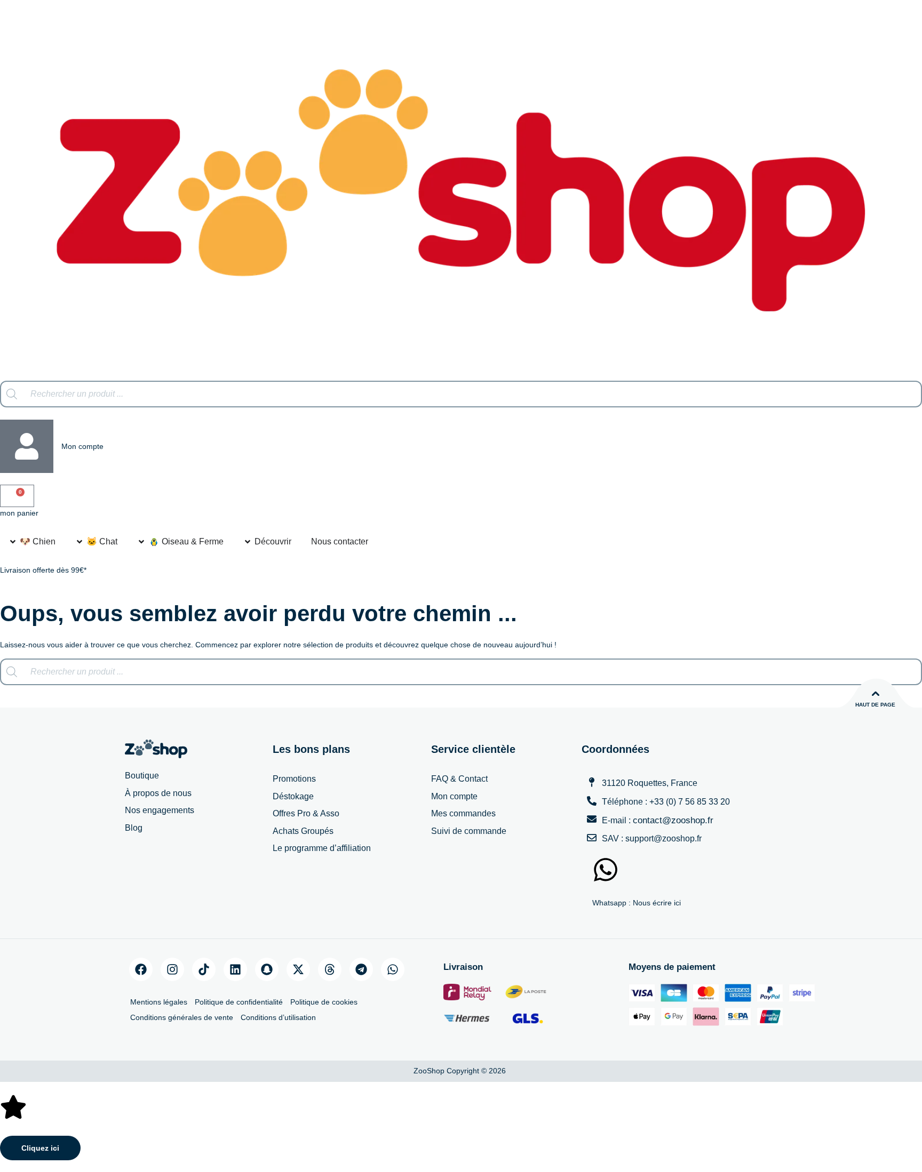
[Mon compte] (26, 446)
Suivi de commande (468, 831)
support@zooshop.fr (663, 838)
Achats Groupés (303, 831)
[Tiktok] (204, 969)
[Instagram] (172, 969)
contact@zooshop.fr (673, 820)
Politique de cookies (323, 1002)
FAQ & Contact (459, 778)
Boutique (142, 775)
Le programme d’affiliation (322, 848)
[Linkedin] (235, 969)
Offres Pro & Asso (306, 813)
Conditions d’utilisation (278, 1017)
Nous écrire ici (657, 902)
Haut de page (875, 705)
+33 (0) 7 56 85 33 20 (689, 801)
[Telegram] (361, 969)
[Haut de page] (875, 693)
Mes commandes (463, 813)
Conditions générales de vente (181, 1017)
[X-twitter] (298, 969)
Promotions (294, 778)
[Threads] (329, 969)
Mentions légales (158, 1002)
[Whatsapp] (392, 969)
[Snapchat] (267, 969)
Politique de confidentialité (239, 1002)
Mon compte (82, 446)
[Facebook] (141, 969)
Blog (133, 827)
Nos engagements (159, 810)
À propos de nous (158, 793)
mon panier (19, 513)
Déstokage (293, 796)
